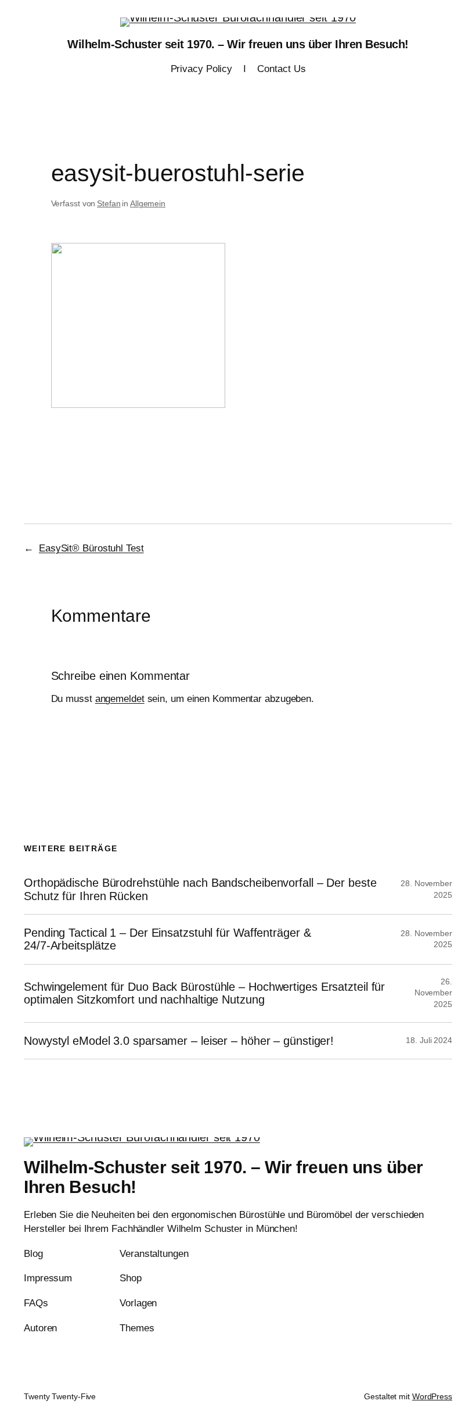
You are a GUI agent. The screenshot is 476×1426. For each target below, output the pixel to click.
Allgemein (147, 203)
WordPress (432, 1396)
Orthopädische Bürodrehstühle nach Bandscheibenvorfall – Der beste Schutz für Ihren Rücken (200, 889)
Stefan (108, 203)
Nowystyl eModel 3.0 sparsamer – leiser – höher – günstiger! (179, 1040)
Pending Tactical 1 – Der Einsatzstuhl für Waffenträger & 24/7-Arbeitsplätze (167, 939)
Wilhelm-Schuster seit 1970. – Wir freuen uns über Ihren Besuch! (238, 44)
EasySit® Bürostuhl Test (91, 548)
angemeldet (120, 698)
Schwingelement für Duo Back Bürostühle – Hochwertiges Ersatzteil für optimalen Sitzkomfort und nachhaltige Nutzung (204, 993)
